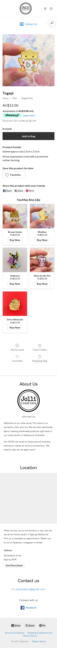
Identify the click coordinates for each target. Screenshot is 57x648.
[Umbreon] (15, 260)
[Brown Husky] (15, 216)
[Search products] (52, 23)
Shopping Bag (39, 360)
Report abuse (39, 641)
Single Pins (27, 98)
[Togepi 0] (28, 60)
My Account (17, 349)
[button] (14, 175)
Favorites (17, 360)
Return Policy (30, 636)
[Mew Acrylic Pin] (42, 260)
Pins (15, 98)
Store (5, 98)
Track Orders (39, 349)
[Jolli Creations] (25, 8)
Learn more (29, 115)
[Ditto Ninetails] (15, 303)
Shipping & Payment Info (39, 633)
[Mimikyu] (42, 216)
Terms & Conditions (15, 633)
